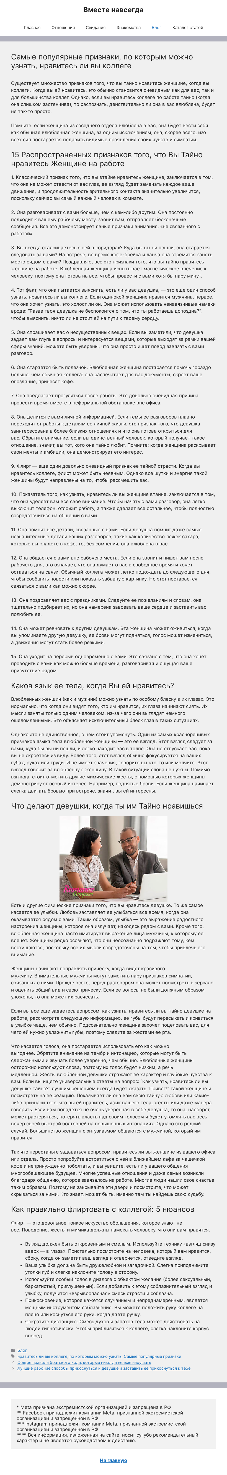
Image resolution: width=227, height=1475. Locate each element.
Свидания (95, 27)
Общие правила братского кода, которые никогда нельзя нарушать (84, 1362)
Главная (32, 27)
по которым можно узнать (95, 1356)
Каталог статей (187, 27)
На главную (113, 1460)
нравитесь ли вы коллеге (42, 1356)
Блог (156, 27)
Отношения (63, 27)
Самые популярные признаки (152, 1356)
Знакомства (129, 27)
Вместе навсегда (113, 10)
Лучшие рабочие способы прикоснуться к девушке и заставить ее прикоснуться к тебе (103, 1368)
